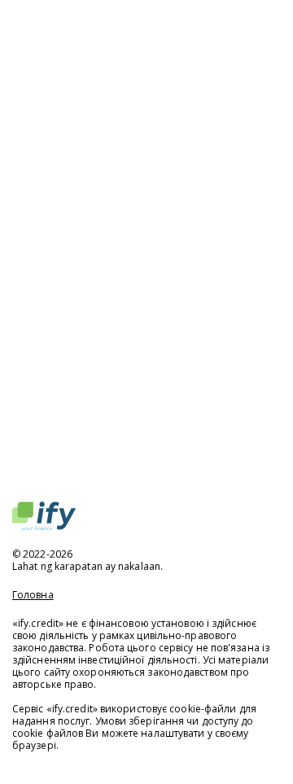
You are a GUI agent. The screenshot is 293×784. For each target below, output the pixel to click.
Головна (33, 595)
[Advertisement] (146, 256)
